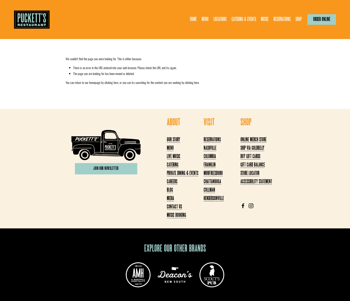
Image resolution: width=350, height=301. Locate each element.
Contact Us (174, 207)
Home (193, 19)
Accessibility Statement (256, 182)
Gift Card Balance (252, 165)
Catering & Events (244, 19)
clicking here (111, 82)
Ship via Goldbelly (252, 148)
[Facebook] (243, 205)
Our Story (173, 140)
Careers (172, 182)
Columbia (210, 157)
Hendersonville (214, 199)
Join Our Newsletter (105, 168)
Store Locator (249, 173)
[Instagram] (251, 205)
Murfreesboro (213, 173)
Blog (170, 190)
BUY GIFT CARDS (250, 157)
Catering (172, 165)
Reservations (282, 19)
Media (170, 199)
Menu (205, 19)
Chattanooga (212, 182)
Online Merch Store (253, 140)
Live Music (173, 157)
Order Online (321, 19)
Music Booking (176, 215)
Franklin (210, 165)
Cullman (209, 190)
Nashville (210, 148)
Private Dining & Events (182, 173)
